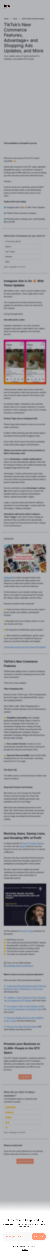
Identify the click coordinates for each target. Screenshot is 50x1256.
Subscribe (38, 1236)
